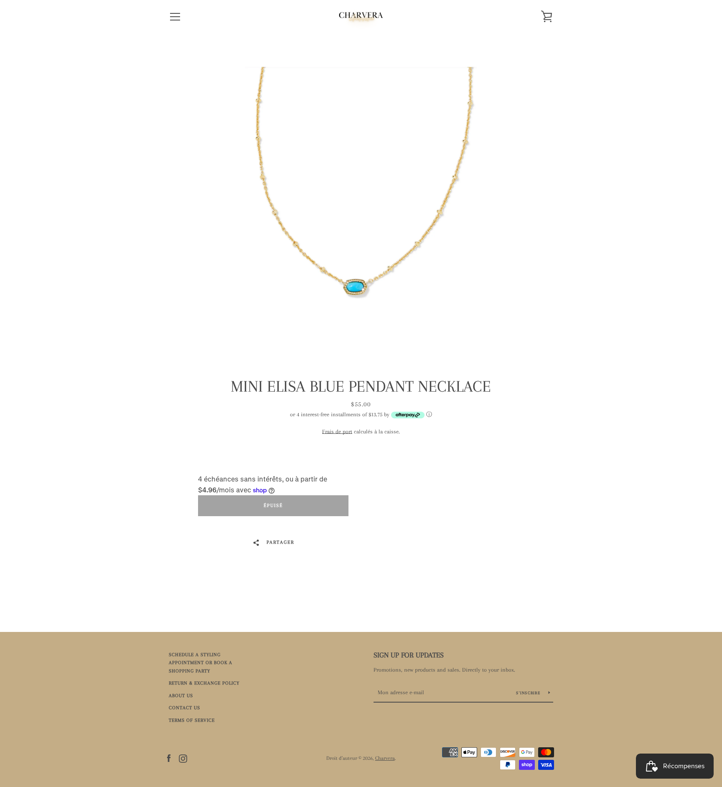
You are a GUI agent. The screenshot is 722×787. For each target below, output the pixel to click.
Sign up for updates (409, 655)
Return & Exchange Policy (204, 683)
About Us (181, 695)
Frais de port (337, 431)
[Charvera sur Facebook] (169, 758)
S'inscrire (529, 692)
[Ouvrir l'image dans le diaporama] (361, 203)
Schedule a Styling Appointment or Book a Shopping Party (200, 663)
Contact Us (184, 708)
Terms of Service (192, 720)
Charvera (385, 758)
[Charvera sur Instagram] (183, 758)
